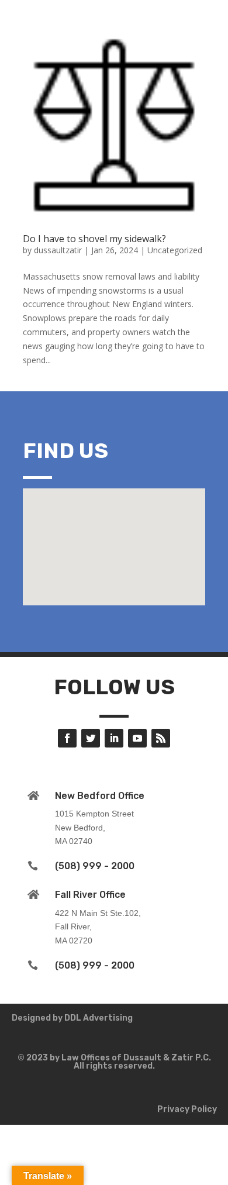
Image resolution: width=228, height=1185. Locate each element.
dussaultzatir (58, 250)
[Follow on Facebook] (67, 738)
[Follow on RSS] (160, 738)
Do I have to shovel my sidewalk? (94, 238)
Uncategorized (174, 250)
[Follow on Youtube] (137, 738)
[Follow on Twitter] (90, 738)
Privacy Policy (187, 1109)
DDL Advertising (98, 1018)
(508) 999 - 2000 (94, 865)
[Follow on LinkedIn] (114, 738)
